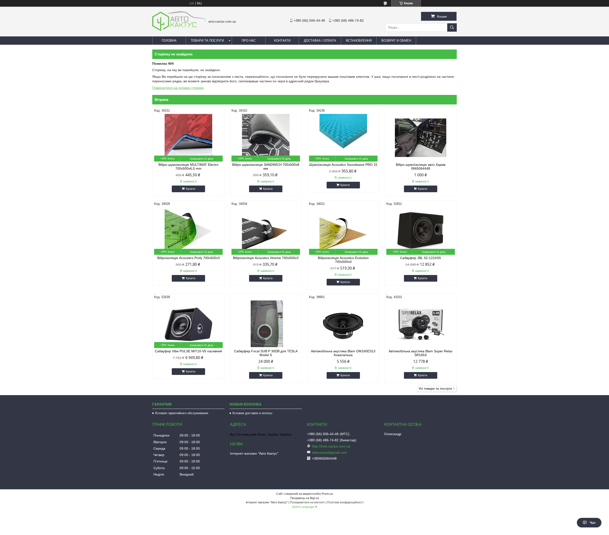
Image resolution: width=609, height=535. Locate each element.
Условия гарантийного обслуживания (181, 413)
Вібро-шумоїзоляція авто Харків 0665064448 (420, 166)
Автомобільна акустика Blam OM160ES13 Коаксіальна (343, 353)
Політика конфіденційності (345, 502)
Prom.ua (327, 494)
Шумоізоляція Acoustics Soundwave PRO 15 (343, 165)
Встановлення (359, 40)
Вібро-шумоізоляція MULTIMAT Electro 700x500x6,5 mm (188, 166)
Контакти (282, 40)
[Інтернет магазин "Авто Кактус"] (179, 30)
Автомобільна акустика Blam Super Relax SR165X (420, 353)
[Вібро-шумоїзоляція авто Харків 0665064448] (420, 138)
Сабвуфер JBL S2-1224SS (420, 258)
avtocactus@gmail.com (329, 452)
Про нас (249, 40)
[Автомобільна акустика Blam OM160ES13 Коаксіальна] (343, 324)
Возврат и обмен (396, 40)
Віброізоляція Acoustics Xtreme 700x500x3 (266, 258)
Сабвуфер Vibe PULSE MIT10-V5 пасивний (188, 351)
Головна (169, 40)
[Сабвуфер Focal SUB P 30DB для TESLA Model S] (265, 324)
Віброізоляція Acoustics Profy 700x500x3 (188, 258)
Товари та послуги (207, 40)
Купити (190, 189)
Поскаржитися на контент (307, 502)
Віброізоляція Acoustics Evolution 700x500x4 (343, 260)
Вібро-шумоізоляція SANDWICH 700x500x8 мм (265, 166)
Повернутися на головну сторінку (178, 88)
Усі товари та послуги (435, 388)
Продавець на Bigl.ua (304, 498)
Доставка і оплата (320, 40)
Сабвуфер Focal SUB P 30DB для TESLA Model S (266, 353)
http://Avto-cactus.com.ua (331, 446)
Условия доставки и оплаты (252, 413)
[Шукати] (452, 27)
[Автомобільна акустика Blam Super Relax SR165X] (420, 324)
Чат (593, 523)
